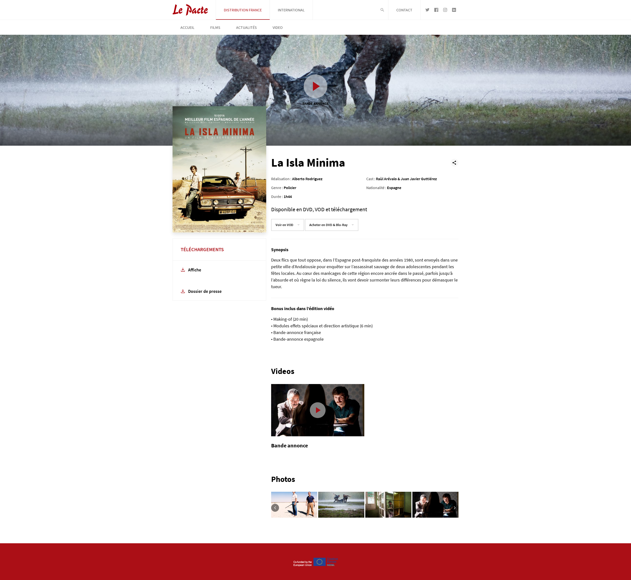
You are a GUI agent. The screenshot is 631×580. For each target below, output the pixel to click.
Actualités (246, 27)
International (291, 9)
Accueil (187, 27)
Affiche (194, 270)
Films (215, 27)
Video (278, 27)
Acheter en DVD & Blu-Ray (328, 225)
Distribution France (243, 9)
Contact (404, 9)
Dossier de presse (205, 291)
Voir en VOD (284, 225)
